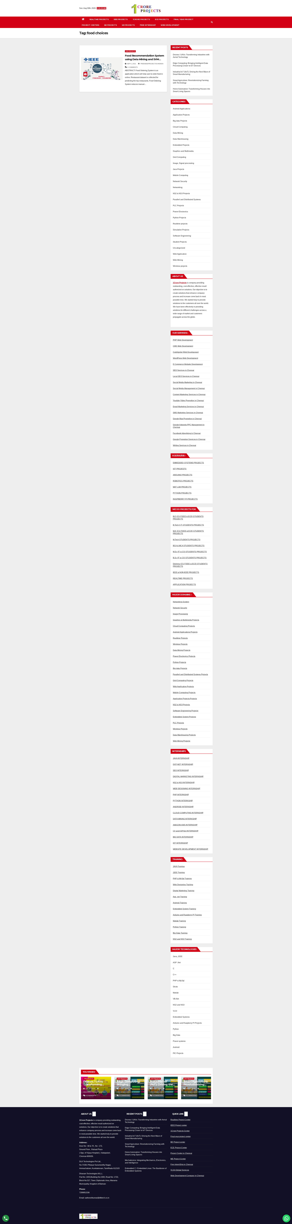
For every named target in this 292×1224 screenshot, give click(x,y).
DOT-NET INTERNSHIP (183, 764)
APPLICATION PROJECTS (184, 584)
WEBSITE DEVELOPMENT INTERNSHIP (190, 849)
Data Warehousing (180, 139)
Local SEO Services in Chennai (186, 376)
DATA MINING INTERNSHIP (185, 819)
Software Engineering (182, 236)
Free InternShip (148, 25)
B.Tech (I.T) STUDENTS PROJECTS (188, 525)
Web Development (170, 25)
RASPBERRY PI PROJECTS (185, 499)
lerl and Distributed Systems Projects (192, 674)
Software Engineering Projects (185, 711)
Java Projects (130, 51)
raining (182, 866)
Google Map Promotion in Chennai (187, 419)
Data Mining (178, 133)
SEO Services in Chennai (183, 370)
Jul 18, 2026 (90, 1088)
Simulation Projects (181, 230)
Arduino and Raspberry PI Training (187, 915)
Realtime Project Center (180, 1120)
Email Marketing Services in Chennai (188, 407)
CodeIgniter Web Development (185, 352)
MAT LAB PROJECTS (182, 487)
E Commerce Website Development (188, 364)
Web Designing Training (183, 885)
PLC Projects (178, 206)
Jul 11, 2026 (123, 1088)
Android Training (180, 903)
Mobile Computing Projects (184, 693)
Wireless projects (180, 266)
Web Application (179, 254)
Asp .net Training (180, 897)
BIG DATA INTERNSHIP (183, 837)
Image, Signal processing (183, 163)
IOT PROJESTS (179, 469)
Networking (177, 187)
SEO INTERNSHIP (181, 770)
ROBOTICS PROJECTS (183, 481)
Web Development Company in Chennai (187, 1176)
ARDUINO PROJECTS (182, 475)
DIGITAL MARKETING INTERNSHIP (188, 776)
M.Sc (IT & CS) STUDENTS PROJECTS (190, 552)
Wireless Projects (180, 644)
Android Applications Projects (185, 632)
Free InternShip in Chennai (182, 1164)
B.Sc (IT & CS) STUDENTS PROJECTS (189, 558)
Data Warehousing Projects (184, 735)
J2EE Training (179, 873)
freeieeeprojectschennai (151, 64)
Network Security (180, 181)
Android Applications (181, 109)
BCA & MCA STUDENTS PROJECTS (188, 546)
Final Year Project (183, 19)
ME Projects (128, 25)
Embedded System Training (184, 909)
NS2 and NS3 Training (182, 939)
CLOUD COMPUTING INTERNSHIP (188, 813)
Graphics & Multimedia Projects (186, 620)
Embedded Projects (181, 145)
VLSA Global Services (180, 1170)
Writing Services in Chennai (184, 445)
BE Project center (178, 1142)
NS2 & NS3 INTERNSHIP (184, 783)
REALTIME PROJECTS (183, 578)
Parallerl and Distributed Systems (187, 199)
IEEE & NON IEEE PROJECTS (186, 572)
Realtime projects (180, 224)
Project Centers (90, 25)
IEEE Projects (121, 19)
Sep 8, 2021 (131, 64)
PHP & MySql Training (182, 879)
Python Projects (179, 218)
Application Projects (181, 115)
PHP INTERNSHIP (181, 795)
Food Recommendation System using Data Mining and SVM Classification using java (144, 59)
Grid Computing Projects (183, 680)
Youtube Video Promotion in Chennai (188, 401)
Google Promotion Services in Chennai (189, 439)
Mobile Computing (180, 175)
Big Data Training (180, 933)
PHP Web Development (183, 340)
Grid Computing (179, 157)
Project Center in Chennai (181, 1153)
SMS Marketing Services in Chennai (188, 413)
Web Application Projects (183, 687)
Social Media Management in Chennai (189, 388)
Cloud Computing (180, 127)
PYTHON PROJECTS (182, 493)
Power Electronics (180, 212)
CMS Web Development (183, 346)
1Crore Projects (141, 19)
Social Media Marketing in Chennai (187, 382)
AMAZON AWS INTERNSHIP (185, 825)
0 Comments (132, 67)
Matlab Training (179, 921)
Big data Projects (180, 121)
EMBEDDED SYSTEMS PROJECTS (188, 463)
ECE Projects (162, 19)
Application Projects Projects (185, 699)
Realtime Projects (99, 19)
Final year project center (181, 1136)
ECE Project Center (179, 1148)
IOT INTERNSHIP (180, 843)
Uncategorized (179, 248)
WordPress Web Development (185, 358)
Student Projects (180, 242)
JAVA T (176, 866)
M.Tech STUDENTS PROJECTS (186, 540)
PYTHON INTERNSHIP (183, 801)
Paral (175, 674)
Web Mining (178, 260)
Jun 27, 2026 (191, 1088)
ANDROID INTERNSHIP (183, 807)
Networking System (181, 602)
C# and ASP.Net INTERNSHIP (185, 831)
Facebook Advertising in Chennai (187, 433)
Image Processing (180, 614)
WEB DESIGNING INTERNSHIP (186, 789)
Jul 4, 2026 (156, 1088)
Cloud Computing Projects (184, 626)
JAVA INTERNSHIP (181, 758)
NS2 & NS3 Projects (181, 193)
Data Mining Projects (181, 650)
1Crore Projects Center (180, 1131)
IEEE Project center (179, 1125)
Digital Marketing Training (183, 891)
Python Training (179, 927)
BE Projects (110, 25)
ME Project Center (178, 1159)
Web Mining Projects (181, 741)
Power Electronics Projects (184, 656)
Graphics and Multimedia (183, 151)
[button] (212, 22)
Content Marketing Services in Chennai (189, 394)
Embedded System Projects (184, 717)
